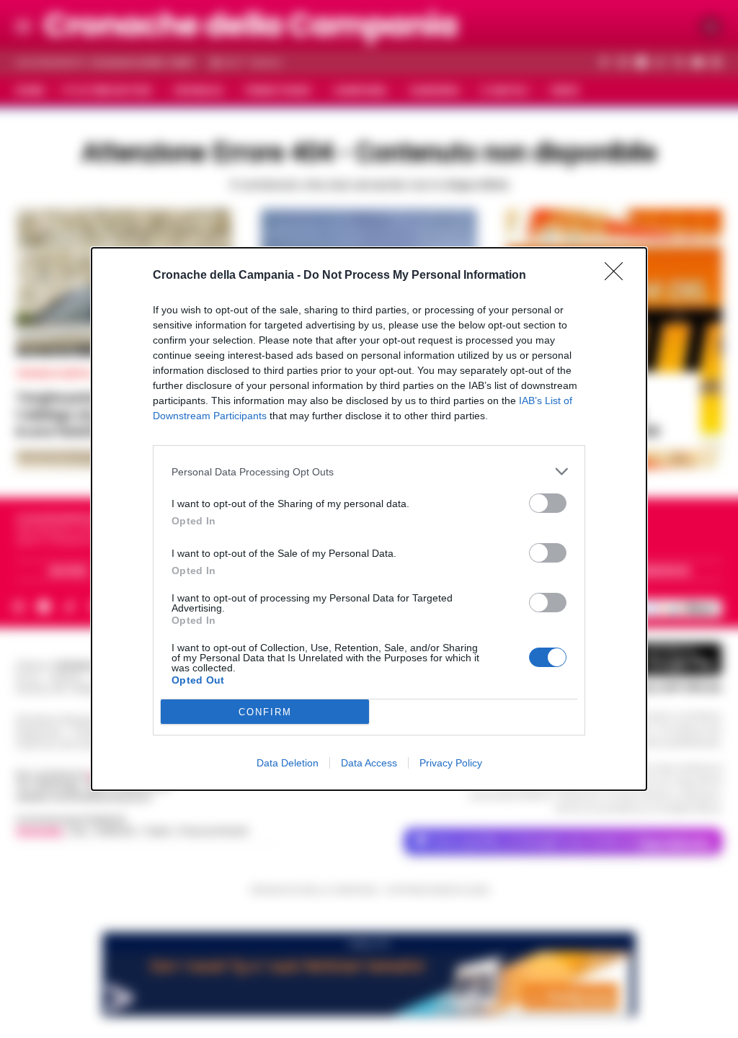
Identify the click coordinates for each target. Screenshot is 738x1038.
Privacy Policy (450, 763)
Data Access (369, 763)
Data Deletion (288, 763)
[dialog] (369, 519)
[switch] (547, 503)
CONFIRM (265, 712)
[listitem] (369, 471)
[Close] (618, 276)
